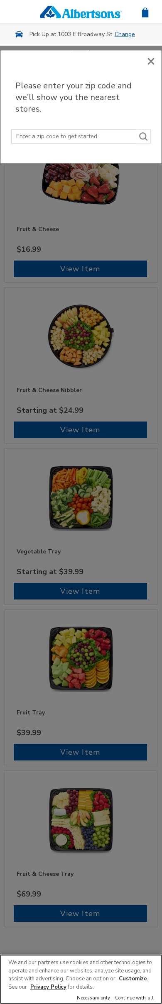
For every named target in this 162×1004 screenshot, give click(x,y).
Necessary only (93, 998)
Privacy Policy (48, 987)
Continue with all (134, 998)
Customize (133, 978)
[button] (145, 12)
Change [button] (125, 34)
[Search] (144, 136)
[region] (81, 979)
